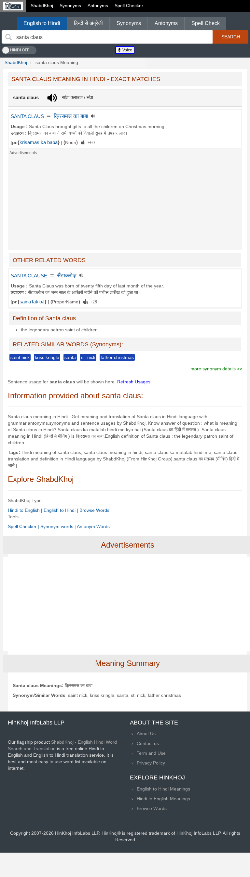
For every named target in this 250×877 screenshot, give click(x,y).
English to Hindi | (61, 510)
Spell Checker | (24, 526)
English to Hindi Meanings (163, 788)
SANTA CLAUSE (29, 276)
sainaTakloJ (32, 302)
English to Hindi (41, 23)
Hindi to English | (26, 510)
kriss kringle (47, 357)
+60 (90, 142)
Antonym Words (93, 526)
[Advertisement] (125, 204)
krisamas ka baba (39, 142)
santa (70, 357)
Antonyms (98, 5)
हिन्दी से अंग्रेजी (88, 23)
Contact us (148, 743)
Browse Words (94, 510)
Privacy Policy (151, 762)
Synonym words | (58, 526)
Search (230, 36)
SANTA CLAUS (27, 116)
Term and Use (151, 753)
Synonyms (70, 5)
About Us (146, 733)
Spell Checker (129, 5)
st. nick (88, 357)
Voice (126, 50)
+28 (92, 301)
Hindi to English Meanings (163, 798)
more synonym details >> (216, 368)
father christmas (117, 357)
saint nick (20, 357)
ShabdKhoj (42, 5)
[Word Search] (8, 37)
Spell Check (205, 23)
